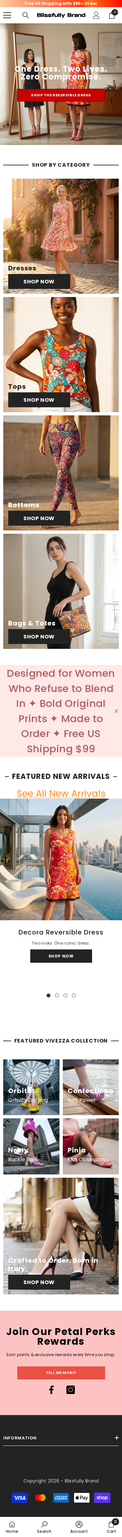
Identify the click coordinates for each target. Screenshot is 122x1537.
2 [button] (57, 995)
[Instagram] (70, 1390)
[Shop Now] (61, 236)
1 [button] (48, 995)
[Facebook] (51, 1390)
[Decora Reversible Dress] (61, 859)
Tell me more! (61, 1372)
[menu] (7, 15)
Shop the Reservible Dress (61, 95)
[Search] (26, 15)
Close (116, 711)
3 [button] (65, 995)
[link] (44, 1527)
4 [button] (74, 995)
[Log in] (96, 15)
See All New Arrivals (61, 794)
